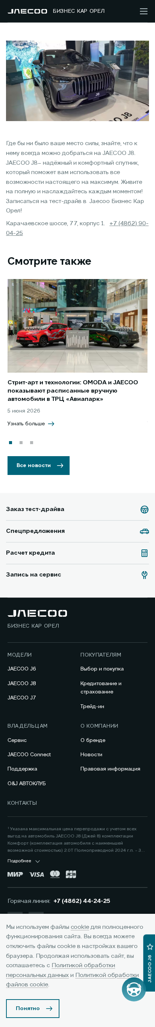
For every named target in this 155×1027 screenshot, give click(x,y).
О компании (100, 726)
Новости (91, 754)
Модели (20, 655)
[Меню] (143, 11)
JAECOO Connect (29, 754)
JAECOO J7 (22, 698)
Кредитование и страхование (101, 688)
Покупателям (101, 655)
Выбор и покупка (102, 669)
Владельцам (28, 726)
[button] (10, 442)
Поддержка (22, 769)
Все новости (34, 465)
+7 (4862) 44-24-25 (81, 901)
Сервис (17, 740)
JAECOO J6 (22, 669)
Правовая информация (110, 769)
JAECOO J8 (22, 683)
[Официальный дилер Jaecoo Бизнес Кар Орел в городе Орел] (27, 11)
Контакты (22, 803)
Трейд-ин (92, 706)
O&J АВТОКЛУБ (27, 783)
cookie (80, 927)
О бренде (93, 740)
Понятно (28, 1008)
